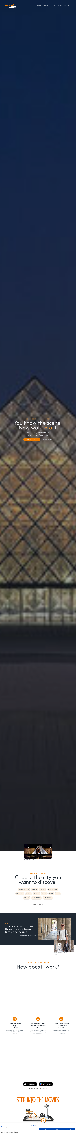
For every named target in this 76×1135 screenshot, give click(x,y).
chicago (42, 889)
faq (54, 6)
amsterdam (48, 898)
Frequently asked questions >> (38, 1088)
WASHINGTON (36, 898)
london (34, 889)
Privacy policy (34, 1125)
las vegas (19, 894)
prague (26, 898)
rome (51, 894)
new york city (24, 889)
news (60, 6)
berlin (28, 894)
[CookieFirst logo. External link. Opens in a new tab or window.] (1, 1126)
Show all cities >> (38, 904)
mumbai (36, 894)
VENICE (44, 894)
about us (47, 6)
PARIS (58, 894)
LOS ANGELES (52, 889)
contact (67, 6)
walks (39, 6)
